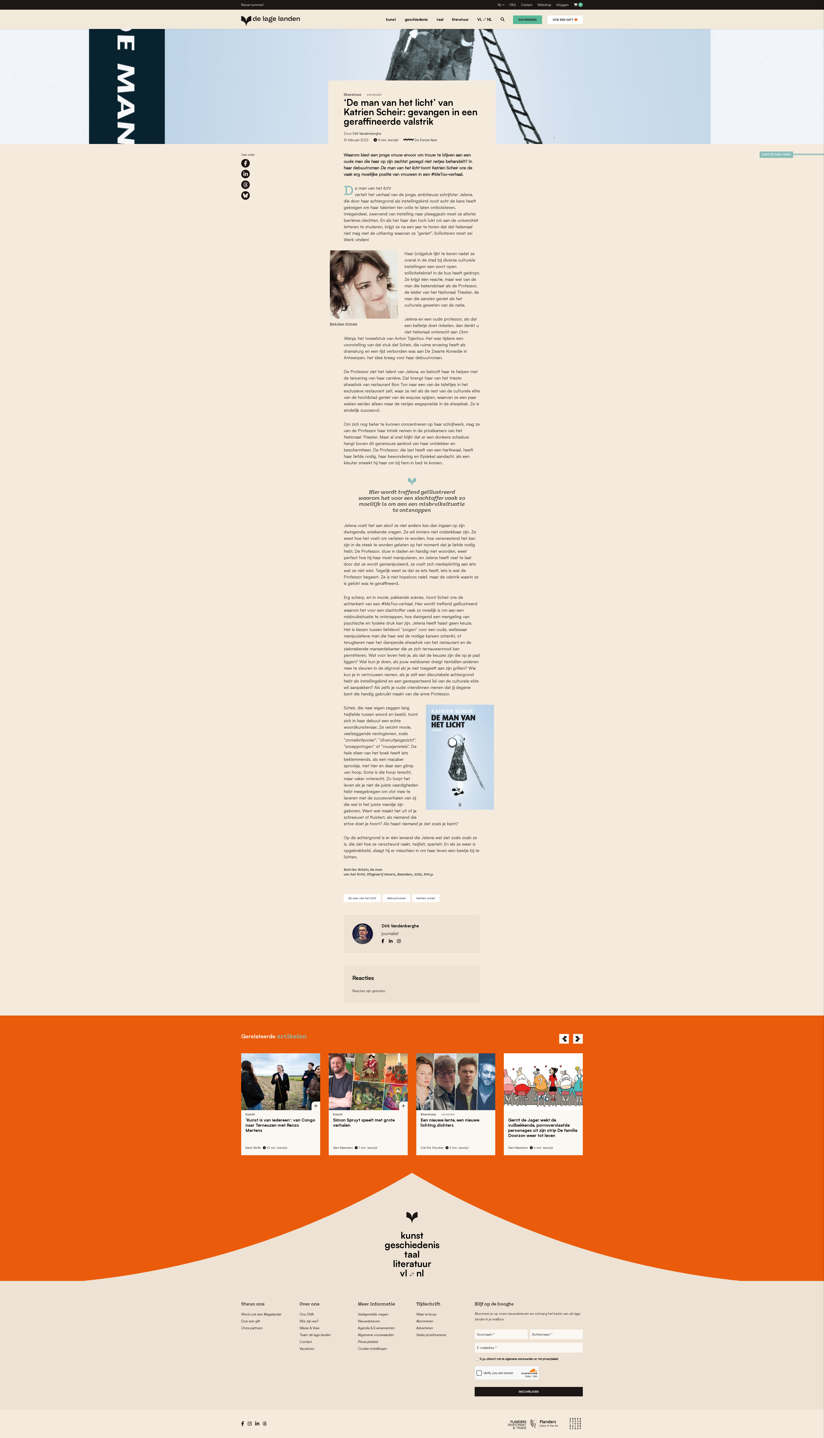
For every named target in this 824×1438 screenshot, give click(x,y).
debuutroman (396, 898)
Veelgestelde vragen (373, 1314)
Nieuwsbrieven (369, 1321)
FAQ (513, 5)
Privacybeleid (368, 1342)
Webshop (544, 5)
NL (499, 5)
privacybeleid (550, 1359)
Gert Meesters (255, 1147)
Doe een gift (563, 19)
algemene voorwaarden (519, 1359)
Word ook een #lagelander (261, 1314)
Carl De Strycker (344, 1147)
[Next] (578, 1039)
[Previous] (564, 1039)
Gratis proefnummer (431, 1335)
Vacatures (307, 1348)
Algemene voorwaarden (376, 1335)
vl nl (412, 1273)
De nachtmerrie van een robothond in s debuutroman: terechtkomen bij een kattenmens (540, 1127)
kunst (412, 1235)
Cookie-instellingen (372, 1348)
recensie (374, 95)
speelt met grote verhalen (276, 1122)
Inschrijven (529, 1391)
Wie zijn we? (309, 1321)
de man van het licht (362, 898)
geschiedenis (412, 1244)
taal (412, 1254)
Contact (526, 5)
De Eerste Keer (426, 140)
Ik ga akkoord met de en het (519, 1359)
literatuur (412, 1263)
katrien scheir (426, 898)
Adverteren (424, 1328)
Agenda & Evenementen (376, 1328)
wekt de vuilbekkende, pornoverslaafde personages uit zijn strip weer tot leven (455, 1127)
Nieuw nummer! (252, 5)
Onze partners (252, 1328)
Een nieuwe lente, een (362, 1122)
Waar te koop (426, 1314)
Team (315, 1335)
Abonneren (527, 19)
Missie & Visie (310, 1328)
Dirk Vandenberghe (367, 133)
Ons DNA (307, 1314)
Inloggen (562, 5)
